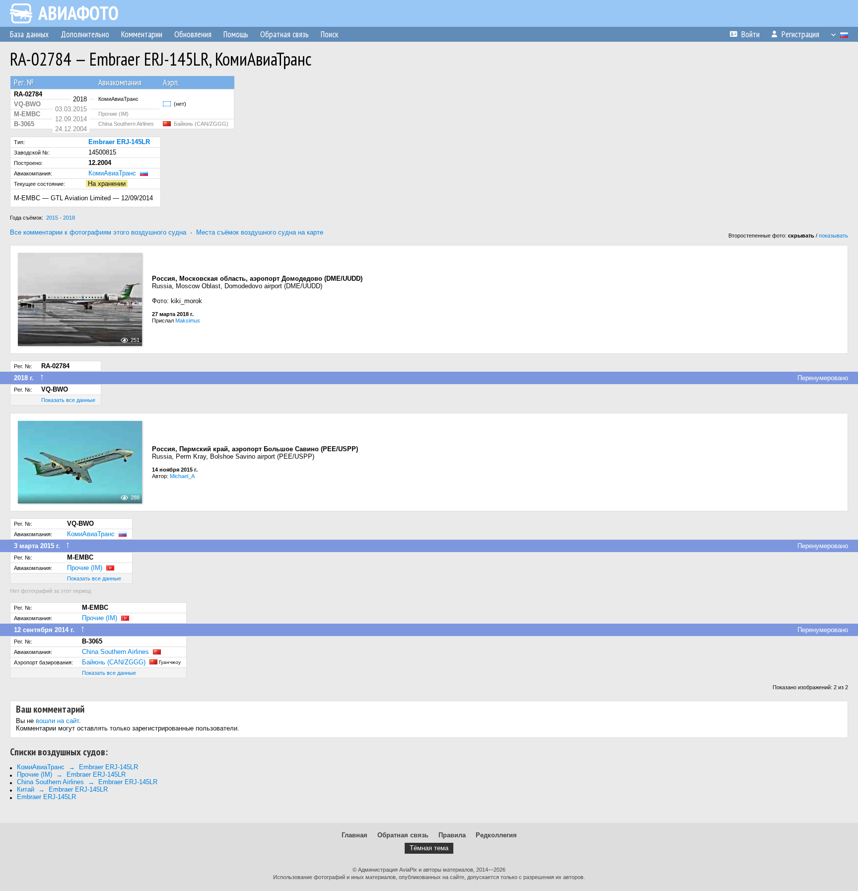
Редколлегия (496, 835)
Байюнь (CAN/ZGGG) (113, 662)
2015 (52, 218)
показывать (833, 236)
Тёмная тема (429, 848)
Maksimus (187, 321)
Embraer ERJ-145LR (46, 797)
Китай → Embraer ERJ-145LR (62, 789)
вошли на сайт (57, 721)
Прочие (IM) (84, 567)
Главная (354, 835)
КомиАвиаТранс (112, 173)
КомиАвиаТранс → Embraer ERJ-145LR (77, 767)
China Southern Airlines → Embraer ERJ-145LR (87, 782)
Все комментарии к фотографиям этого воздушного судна (98, 232)
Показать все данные (68, 400)
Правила (452, 835)
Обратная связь (403, 835)
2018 (69, 218)
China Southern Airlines (115, 651)
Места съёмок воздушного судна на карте (259, 232)
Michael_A (182, 476)
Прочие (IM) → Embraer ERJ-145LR (71, 774)
